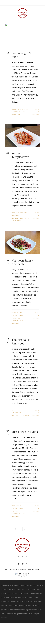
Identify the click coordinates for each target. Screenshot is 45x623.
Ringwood (15, 415)
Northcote (15, 318)
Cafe (13, 410)
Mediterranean (21, 109)
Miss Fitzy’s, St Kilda (25, 432)
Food (13, 109)
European (15, 312)
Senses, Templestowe (20, 155)
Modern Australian (18, 112)
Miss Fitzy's (15, 511)
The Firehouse (25, 415)
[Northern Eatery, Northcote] (22, 242)
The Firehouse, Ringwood (21, 341)
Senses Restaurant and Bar (21, 218)
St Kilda (24, 114)
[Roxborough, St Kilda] (22, 35)
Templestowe (17, 221)
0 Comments (35, 113)
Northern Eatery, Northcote (23, 262)
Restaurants (16, 215)
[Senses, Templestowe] (22, 135)
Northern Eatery (17, 321)
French (18, 506)
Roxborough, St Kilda (22, 55)
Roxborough (16, 114)
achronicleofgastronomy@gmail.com (22, 569)
